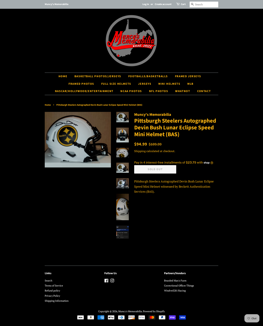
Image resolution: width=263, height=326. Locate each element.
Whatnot (182, 91)
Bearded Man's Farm (175, 280)
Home (63, 76)
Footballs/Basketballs (148, 76)
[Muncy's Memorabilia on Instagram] (112, 281)
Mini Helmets (169, 84)
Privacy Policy (52, 295)
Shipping (140, 151)
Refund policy (52, 290)
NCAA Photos (131, 91)
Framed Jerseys (188, 76)
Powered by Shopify (154, 311)
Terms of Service (54, 285)
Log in (145, 4)
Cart (183, 4)
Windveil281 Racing (175, 290)
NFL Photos (158, 91)
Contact (204, 91)
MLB (190, 84)
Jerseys (144, 84)
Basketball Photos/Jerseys (97, 76)
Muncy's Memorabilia (130, 311)
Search (48, 280)
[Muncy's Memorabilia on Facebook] (106, 281)
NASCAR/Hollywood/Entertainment (84, 91)
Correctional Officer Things (179, 285)
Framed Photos (81, 84)
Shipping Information (57, 300)
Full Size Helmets (116, 84)
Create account (163, 4)
